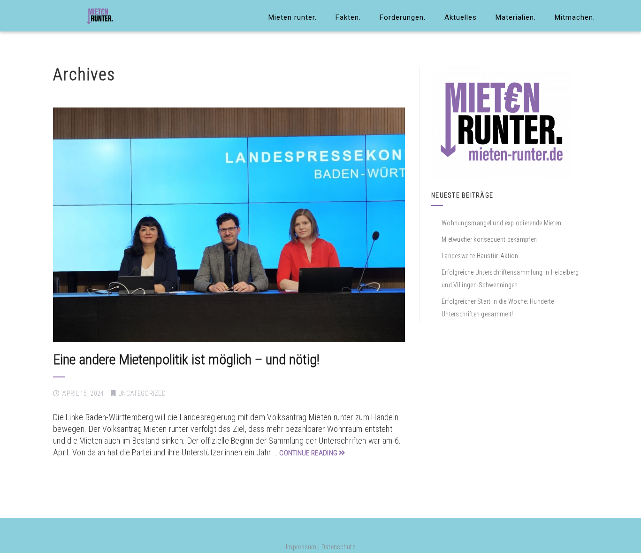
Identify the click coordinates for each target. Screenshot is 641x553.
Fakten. (348, 17)
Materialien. (516, 17)
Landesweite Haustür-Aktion (480, 256)
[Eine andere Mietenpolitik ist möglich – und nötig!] (229, 225)
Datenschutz (338, 547)
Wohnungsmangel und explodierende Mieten (502, 223)
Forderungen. (403, 17)
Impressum (301, 547)
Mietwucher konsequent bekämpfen (489, 239)
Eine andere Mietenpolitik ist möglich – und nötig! (186, 359)
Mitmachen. (575, 17)
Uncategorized (142, 393)
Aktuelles (460, 17)
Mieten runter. (292, 17)
